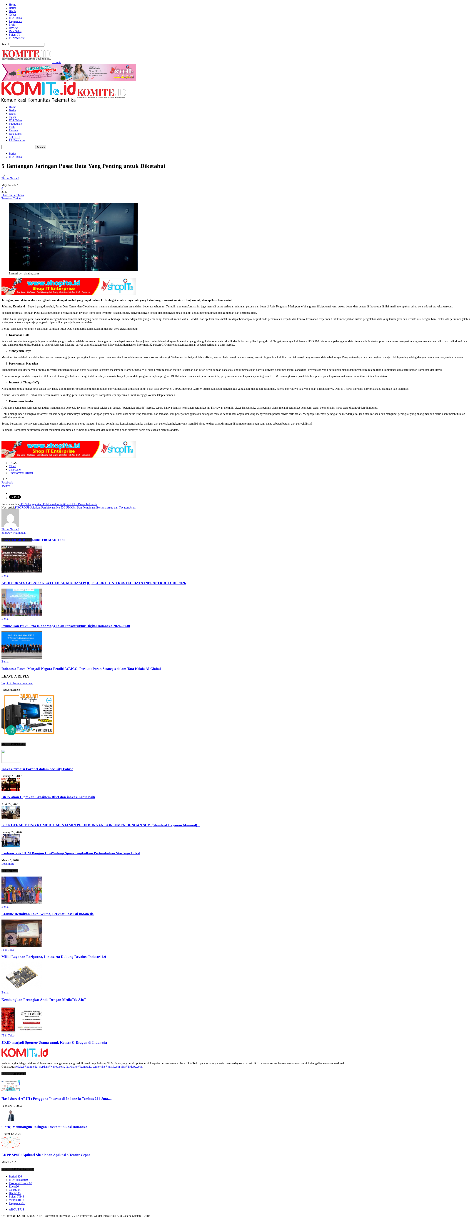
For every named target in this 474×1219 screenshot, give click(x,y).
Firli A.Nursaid (10, 178)
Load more (7, 863)
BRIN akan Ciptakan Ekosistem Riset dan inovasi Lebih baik (48, 797)
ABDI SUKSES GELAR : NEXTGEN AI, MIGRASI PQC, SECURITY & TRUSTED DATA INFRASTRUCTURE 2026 (93, 583)
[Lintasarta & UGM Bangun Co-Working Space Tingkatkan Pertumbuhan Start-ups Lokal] (10, 845)
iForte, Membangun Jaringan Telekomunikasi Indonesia (44, 1127)
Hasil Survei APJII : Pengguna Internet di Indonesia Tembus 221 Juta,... (56, 1099)
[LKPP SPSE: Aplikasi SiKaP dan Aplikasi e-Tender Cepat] (10, 1147)
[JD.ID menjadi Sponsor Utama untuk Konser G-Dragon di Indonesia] (21, 1032)
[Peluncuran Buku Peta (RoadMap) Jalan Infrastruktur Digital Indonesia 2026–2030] (21, 615)
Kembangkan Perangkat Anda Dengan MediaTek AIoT (43, 1000)
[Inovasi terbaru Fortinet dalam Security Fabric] (10, 761)
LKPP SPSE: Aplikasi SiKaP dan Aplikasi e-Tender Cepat (45, 1155)
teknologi (16, 1199)
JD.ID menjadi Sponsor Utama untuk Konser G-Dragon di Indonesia (54, 1042)
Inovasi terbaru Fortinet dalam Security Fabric (37, 769)
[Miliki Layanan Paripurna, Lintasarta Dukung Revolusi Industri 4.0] (21, 946)
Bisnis (12, 11)
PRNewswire (17, 37)
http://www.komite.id (13, 532)
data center (15, 469)
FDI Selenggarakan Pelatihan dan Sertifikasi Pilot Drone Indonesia (58, 504)
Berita (12, 7)
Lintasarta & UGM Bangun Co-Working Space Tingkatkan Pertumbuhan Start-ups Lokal (70, 853)
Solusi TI (14, 34)
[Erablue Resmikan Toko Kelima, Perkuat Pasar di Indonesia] (21, 903)
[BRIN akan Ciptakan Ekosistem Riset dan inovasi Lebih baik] (10, 789)
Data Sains (15, 31)
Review (13, 27)
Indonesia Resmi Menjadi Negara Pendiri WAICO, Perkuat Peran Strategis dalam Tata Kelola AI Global (81, 669)
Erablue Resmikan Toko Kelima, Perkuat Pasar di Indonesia (47, 914)
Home (12, 4)
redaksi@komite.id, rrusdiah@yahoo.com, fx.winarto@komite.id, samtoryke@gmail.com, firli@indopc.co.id (79, 1066)
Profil (12, 24)
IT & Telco (15, 17)
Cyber (12, 14)
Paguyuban (15, 21)
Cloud (12, 466)
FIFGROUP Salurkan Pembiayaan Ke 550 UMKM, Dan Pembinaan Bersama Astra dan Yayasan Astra (76, 507)
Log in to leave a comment (17, 683)
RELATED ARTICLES (16, 539)
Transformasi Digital (21, 472)
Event (14, 1186)
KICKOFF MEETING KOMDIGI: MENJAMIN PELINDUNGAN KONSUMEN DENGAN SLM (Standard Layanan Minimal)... (100, 825)
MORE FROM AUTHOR (48, 539)
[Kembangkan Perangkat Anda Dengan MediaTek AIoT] (21, 989)
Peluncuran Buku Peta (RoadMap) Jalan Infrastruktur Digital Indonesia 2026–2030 (65, 626)
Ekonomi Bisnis (20, 1183)
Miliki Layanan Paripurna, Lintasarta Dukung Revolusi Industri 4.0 (53, 957)
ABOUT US (16, 1209)
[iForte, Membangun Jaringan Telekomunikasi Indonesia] (10, 1119)
